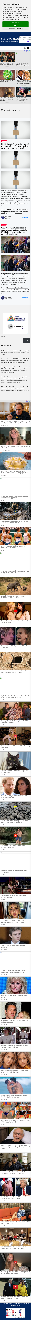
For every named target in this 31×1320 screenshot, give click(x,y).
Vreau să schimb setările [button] (15, 28)
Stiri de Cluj (8, 216)
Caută (3, 336)
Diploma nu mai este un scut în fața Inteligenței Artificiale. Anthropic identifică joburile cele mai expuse (15, 352)
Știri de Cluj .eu (10, 38)
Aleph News (18, 213)
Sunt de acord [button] (15, 22)
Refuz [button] (15, 25)
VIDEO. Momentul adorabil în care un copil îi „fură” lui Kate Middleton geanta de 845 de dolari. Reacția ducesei (14, 231)
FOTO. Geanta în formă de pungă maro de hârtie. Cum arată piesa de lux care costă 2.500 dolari (15, 146)
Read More (25, 217)
